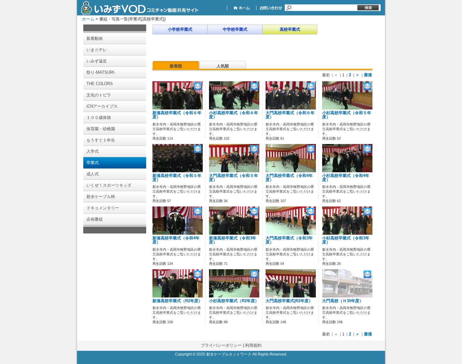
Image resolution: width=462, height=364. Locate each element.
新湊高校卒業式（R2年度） (177, 301)
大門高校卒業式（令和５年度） (233, 178)
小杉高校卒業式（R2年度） (234, 301)
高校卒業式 (290, 29)
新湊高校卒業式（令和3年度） (232, 240)
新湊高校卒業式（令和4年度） (176, 240)
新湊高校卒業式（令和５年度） (176, 178)
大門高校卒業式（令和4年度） (289, 178)
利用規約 (253, 345)
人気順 (223, 66)
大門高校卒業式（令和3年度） (289, 240)
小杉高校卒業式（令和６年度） (233, 115)
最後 (368, 74)
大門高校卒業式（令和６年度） (290, 115)
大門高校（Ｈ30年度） (342, 301)
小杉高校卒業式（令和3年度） (345, 240)
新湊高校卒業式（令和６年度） (176, 115)
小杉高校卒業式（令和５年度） (346, 115)
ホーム (88, 19)
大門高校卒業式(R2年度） (289, 301)
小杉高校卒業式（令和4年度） (345, 178)
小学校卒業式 (180, 29)
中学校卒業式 (235, 29)
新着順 (176, 66)
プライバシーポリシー (221, 345)
